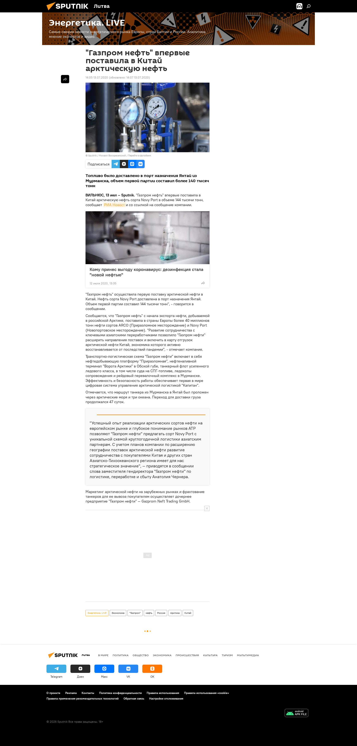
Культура (210, 655)
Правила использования (163, 693)
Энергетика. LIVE (97, 612)
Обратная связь (134, 698)
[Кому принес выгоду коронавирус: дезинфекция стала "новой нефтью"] (147, 237)
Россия (161, 612)
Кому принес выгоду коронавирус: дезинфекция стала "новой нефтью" (146, 272)
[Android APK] (296, 713)
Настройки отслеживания (166, 698)
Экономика (118, 612)
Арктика (175, 612)
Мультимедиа (248, 655)
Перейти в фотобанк (139, 155)
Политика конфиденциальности (120, 693)
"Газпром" (135, 612)
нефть (149, 612)
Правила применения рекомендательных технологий (82, 698)
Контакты (88, 693)
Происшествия (187, 655)
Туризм (227, 655)
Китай (187, 612)
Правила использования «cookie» (206, 693)
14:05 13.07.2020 (97, 77)
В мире (103, 655)
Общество (141, 655)
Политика (121, 655)
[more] (203, 283)
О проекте (53, 693)
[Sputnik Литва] (69, 11)
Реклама (71, 693)
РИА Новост (114, 204)
